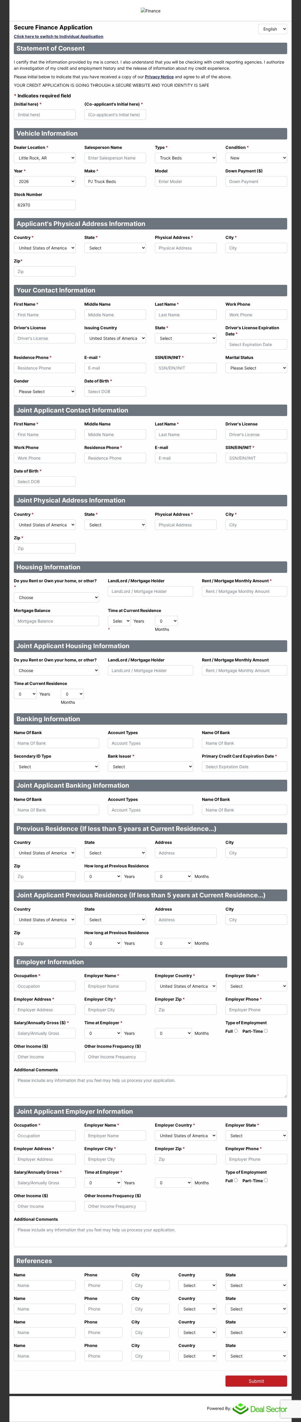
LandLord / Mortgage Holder (136, 580)
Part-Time (253, 1031)
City (231, 237)
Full (229, 1031)
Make (91, 170)
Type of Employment (246, 1022)
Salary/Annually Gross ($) (41, 1022)
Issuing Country (100, 327)
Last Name (167, 304)
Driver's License (30, 327)
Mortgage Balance (32, 610)
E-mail (92, 357)
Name (19, 1274)
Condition (237, 147)
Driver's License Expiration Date (252, 330)
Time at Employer (103, 1022)
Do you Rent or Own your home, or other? (55, 583)
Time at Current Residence (134, 610)
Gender (21, 380)
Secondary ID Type (32, 756)
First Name (26, 304)
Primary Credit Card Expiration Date (239, 756)
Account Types (123, 732)
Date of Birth (98, 380)
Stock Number (28, 194)
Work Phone (237, 304)
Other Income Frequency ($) (112, 1046)
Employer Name (101, 975)
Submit (256, 1381)
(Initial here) (28, 104)
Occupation (27, 975)
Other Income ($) (31, 1046)
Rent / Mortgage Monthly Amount (237, 580)
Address (163, 842)
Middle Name (97, 304)
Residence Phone (33, 357)
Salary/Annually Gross (38, 1172)
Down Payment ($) (244, 170)
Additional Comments (36, 1069)
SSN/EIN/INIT (169, 357)
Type (161, 147)
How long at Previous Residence (116, 865)
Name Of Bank (28, 732)
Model (161, 170)
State (91, 237)
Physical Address (174, 237)
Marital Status (239, 357)
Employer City (100, 999)
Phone (90, 1274)
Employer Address (34, 999)
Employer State (242, 975)
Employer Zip (170, 999)
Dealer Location (31, 147)
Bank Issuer (121, 756)
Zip (18, 260)
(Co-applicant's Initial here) (113, 104)
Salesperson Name (103, 147)
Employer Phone (243, 999)
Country (24, 237)
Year (20, 170)
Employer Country (175, 975)
